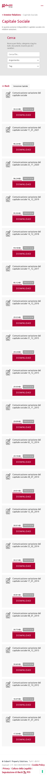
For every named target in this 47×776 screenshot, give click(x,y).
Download (23, 115)
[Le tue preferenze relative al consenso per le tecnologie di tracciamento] (42, 771)
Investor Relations (12, 15)
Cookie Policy (38, 765)
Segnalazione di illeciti (12, 772)
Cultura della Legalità (21, 768)
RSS (28, 772)
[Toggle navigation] (42, 6)
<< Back (5, 86)
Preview (28, 109)
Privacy (6, 768)
